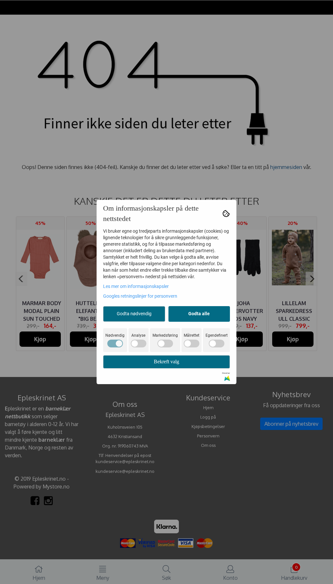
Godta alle (199, 313)
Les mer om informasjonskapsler (136, 286)
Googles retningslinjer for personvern (140, 296)
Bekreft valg (166, 361)
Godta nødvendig (134, 313)
